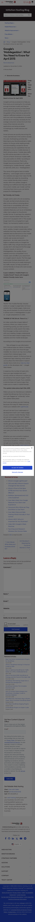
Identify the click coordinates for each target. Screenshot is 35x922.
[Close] (32, 448)
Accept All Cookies (17, 467)
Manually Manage (17, 472)
